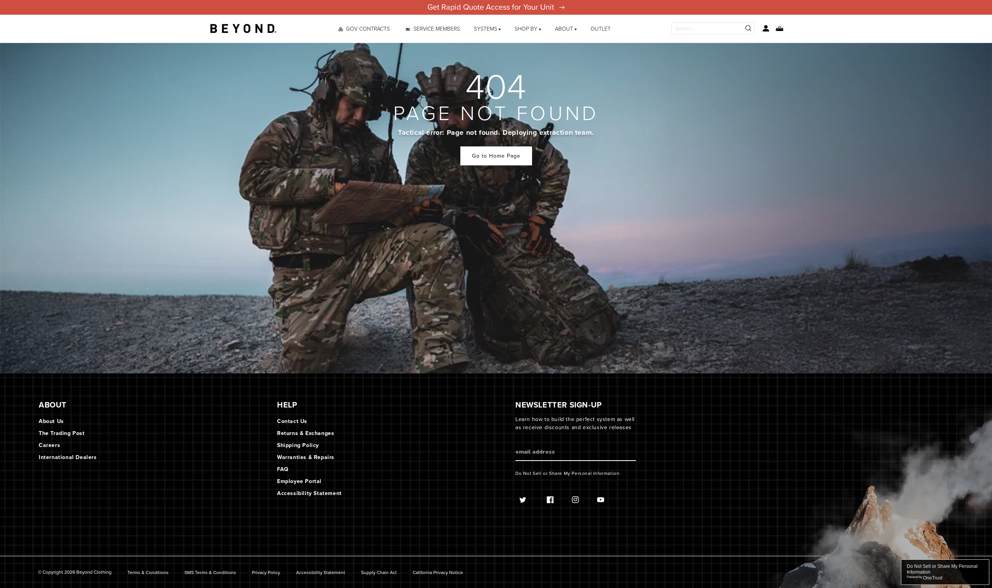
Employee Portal (299, 481)
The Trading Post (62, 433)
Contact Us (292, 421)
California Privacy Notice (438, 573)
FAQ (283, 469)
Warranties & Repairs (305, 457)
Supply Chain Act (379, 573)
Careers (49, 445)
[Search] (748, 28)
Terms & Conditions (148, 573)
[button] (487, 29)
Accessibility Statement (309, 493)
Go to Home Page (496, 156)
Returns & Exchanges (305, 433)
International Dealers (68, 457)
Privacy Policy (266, 573)
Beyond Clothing (94, 572)
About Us (51, 421)
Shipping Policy (298, 445)
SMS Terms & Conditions (210, 573)
